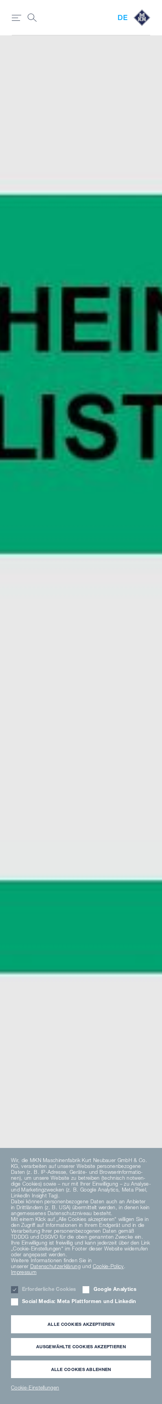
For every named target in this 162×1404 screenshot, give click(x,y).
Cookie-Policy (108, 1266)
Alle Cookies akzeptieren (81, 1324)
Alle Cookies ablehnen (81, 1369)
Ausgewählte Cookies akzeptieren (81, 1346)
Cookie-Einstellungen (35, 1388)
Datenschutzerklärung (55, 1266)
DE (122, 17)
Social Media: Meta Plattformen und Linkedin (79, 1301)
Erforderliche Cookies (49, 1289)
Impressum (24, 1272)
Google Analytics (115, 1289)
